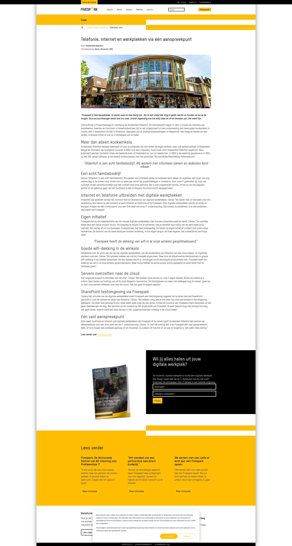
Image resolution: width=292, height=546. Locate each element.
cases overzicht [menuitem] (101, 27)
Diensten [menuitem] (110, 9)
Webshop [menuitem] (192, 2)
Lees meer (87, 532)
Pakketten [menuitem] (139, 9)
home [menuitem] (89, 27)
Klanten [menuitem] (119, 9)
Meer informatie (89, 491)
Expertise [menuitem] (129, 9)
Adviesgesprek (205, 9)
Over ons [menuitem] (150, 9)
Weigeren (187, 536)
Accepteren (169, 536)
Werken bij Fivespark (89, 2)
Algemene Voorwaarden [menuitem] (142, 544)
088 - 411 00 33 (181, 2)
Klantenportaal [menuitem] (204, 2)
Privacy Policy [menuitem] (126, 544)
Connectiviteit (104, 334)
